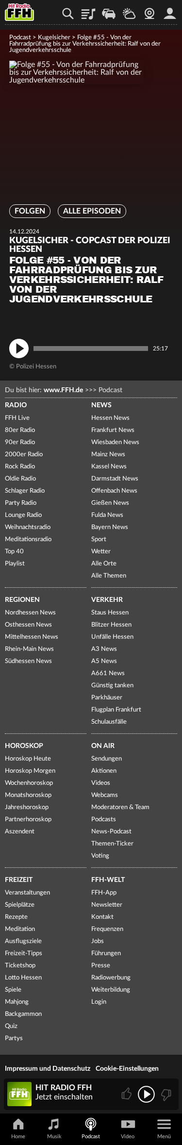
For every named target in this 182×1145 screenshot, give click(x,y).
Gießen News (110, 503)
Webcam (149, 10)
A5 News (104, 661)
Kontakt (102, 917)
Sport (98, 539)
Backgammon (23, 1014)
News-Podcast (111, 832)
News (101, 405)
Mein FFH (170, 10)
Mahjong (17, 1002)
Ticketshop (20, 965)
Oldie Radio (20, 479)
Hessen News (110, 418)
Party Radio (20, 503)
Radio (16, 405)
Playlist (88, 10)
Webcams (104, 795)
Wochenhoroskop (29, 783)
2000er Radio (24, 454)
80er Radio (20, 430)
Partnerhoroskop (28, 819)
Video (127, 1136)
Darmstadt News (114, 479)
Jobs (97, 941)
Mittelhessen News (31, 637)
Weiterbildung (110, 990)
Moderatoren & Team (120, 807)
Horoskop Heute (28, 759)
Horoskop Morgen (30, 771)
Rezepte (16, 917)
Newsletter (106, 905)
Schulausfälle (109, 722)
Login (98, 1002)
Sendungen (106, 759)
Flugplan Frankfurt (116, 710)
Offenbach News (114, 491)
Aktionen (103, 771)
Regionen (22, 600)
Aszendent (19, 832)
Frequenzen (107, 929)
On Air (103, 746)
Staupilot (108, 10)
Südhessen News (28, 661)
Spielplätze (19, 905)
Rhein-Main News (29, 649)
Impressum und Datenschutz (47, 1068)
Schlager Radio (25, 491)
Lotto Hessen (23, 978)
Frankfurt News (112, 430)
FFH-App (103, 893)
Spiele (13, 990)
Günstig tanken (112, 685)
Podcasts (103, 819)
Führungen (106, 953)
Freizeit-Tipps (23, 953)
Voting (100, 856)
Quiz (11, 1026)
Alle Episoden (92, 211)
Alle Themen (108, 576)
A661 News (108, 673)
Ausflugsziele (23, 941)
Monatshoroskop (28, 795)
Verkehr (107, 600)
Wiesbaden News (115, 442)
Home (18, 1136)
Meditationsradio (28, 539)
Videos (100, 783)
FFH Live (17, 418)
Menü (164, 1136)
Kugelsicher (54, 37)
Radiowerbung (111, 978)
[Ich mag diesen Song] (127, 1094)
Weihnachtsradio (27, 527)
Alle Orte (103, 564)
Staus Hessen (110, 613)
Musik (54, 1136)
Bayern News (109, 527)
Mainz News (108, 454)
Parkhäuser (106, 698)
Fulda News (107, 515)
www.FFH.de (63, 390)
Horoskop (24, 746)
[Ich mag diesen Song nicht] (165, 1094)
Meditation (20, 929)
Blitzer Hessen (111, 625)
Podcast (20, 37)
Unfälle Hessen (112, 637)
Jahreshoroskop (27, 807)
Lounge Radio (23, 515)
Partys (14, 1038)
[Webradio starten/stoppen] (146, 1094)
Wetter (129, 10)
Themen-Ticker (112, 844)
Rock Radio (20, 467)
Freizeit (19, 880)
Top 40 (14, 551)
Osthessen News (28, 625)
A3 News (104, 649)
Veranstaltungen (27, 893)
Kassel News (109, 467)
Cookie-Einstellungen (127, 1068)
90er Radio (20, 442)
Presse (100, 965)
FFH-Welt (108, 880)
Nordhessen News (30, 613)
